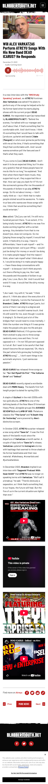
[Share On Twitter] (32, 693)
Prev (9, 704)
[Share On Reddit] (38, 693)
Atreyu (19, 692)
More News (24, 703)
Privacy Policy (23, 767)
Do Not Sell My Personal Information (24, 773)
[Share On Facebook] (27, 693)
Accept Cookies (24, 780)
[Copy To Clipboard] (43, 693)
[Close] (45, 754)
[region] (24, 767)
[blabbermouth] (19, 7)
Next (38, 704)
